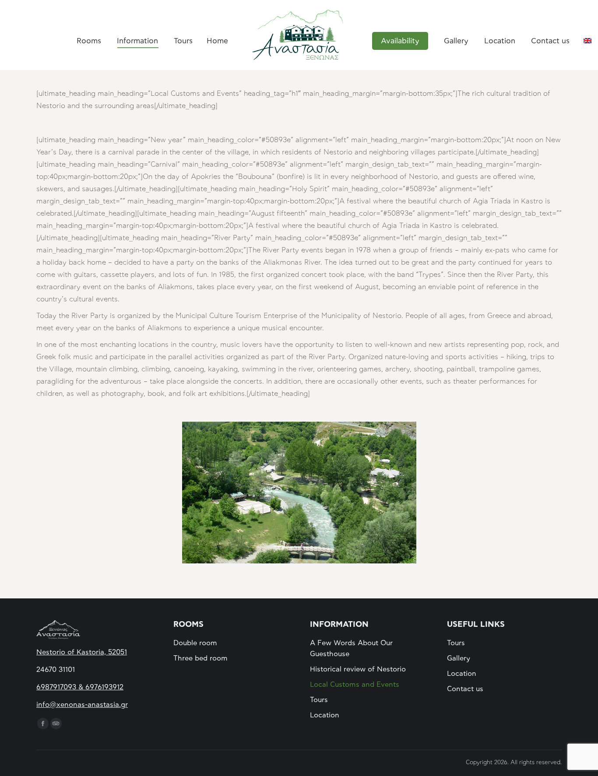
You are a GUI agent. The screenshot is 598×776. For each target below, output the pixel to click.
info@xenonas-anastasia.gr (82, 704)
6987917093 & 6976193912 (79, 687)
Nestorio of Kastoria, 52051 (81, 652)
